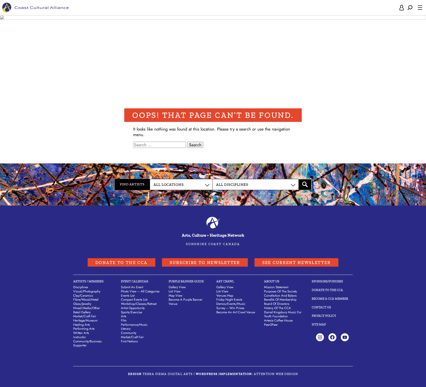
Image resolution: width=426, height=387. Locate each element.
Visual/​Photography (86, 291)
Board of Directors (276, 304)
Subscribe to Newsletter (205, 262)
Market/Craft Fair (132, 337)
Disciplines (80, 287)
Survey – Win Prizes (230, 308)
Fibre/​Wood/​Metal (85, 299)
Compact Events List (134, 299)
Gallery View (177, 287)
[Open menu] (420, 7)
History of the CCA (277, 308)
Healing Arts (81, 324)
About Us (271, 281)
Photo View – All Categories (140, 291)
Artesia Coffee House (278, 320)
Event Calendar (134, 281)
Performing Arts (84, 328)
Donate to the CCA (121, 262)
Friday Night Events (229, 299)
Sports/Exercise (131, 312)
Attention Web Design (276, 374)
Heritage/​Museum (85, 320)
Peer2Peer (271, 324)
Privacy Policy (324, 316)
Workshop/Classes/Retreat (138, 304)
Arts (123, 316)
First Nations (129, 341)
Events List (127, 295)
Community (128, 333)
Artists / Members (88, 281)
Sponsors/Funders (327, 281)
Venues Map (224, 295)
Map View (175, 295)
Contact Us (321, 307)
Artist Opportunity (133, 308)
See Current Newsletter (296, 262)
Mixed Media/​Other (86, 308)
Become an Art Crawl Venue (235, 312)
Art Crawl (225, 281)
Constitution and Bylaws (280, 295)
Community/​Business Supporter (87, 343)
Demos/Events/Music (230, 304)
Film (123, 320)
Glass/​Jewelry (82, 304)
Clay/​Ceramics (83, 295)
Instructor (79, 337)
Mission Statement (276, 287)
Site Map (319, 324)
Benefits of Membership (280, 299)
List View (175, 291)
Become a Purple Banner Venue (185, 301)
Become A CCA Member (330, 299)
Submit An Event (132, 287)
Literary (125, 328)
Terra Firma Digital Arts (168, 374)
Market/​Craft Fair (84, 316)
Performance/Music (134, 324)
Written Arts (81, 333)
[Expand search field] (410, 7)
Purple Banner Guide (186, 281)
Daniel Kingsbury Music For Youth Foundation (283, 314)
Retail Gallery (82, 312)
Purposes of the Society (280, 291)
